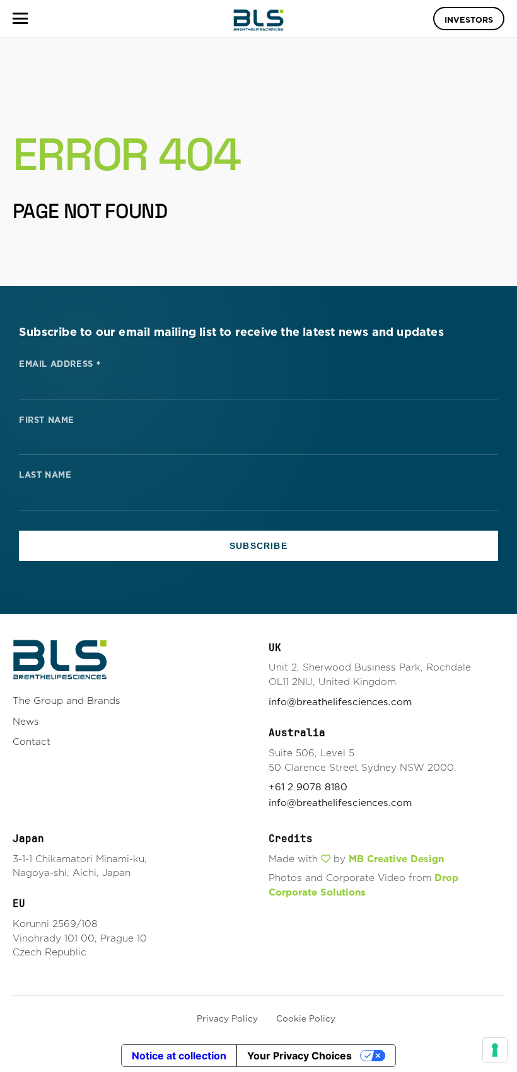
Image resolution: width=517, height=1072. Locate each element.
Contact (31, 741)
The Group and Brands (66, 700)
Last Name (45, 475)
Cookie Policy (305, 1018)
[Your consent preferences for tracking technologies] (495, 1050)
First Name (46, 420)
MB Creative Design (396, 858)
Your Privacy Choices (299, 1055)
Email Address (60, 363)
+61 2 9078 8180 (308, 786)
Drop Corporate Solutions (363, 885)
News (26, 721)
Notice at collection (179, 1055)
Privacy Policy (227, 1018)
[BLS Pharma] (258, 20)
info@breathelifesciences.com (340, 701)
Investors (468, 19)
